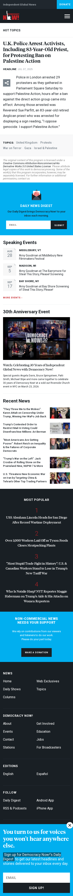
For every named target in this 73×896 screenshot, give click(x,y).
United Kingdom (27, 142)
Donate (65, 4)
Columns (9, 697)
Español (42, 774)
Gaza (27, 148)
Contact (8, 739)
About (7, 724)
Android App (45, 800)
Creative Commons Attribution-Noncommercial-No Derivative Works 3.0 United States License (31, 165)
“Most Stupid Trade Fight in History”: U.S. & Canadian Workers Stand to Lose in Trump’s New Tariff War (37, 568)
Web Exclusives (47, 681)
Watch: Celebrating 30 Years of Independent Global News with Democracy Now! (33, 367)
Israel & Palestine (45, 148)
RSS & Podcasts (15, 808)
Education (43, 731)
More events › (12, 297)
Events (8, 731)
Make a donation (36, 652)
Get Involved (45, 724)
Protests (46, 142)
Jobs (40, 739)
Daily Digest (11, 800)
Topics (41, 689)
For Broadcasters (48, 747)
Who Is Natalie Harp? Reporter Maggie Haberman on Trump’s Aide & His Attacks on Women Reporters (36, 596)
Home (7, 681)
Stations (9, 747)
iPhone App (44, 808)
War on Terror (12, 148)
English (8, 774)
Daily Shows (12, 689)
